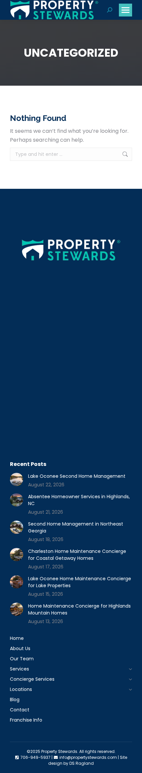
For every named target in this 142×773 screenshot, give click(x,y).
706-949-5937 (35, 757)
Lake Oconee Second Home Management (76, 476)
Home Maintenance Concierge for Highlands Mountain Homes (79, 609)
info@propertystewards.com (88, 757)
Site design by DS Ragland (87, 760)
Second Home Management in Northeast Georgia (75, 527)
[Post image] (16, 479)
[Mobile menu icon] (125, 10)
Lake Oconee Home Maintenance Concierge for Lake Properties (79, 582)
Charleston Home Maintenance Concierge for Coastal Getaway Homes (77, 554)
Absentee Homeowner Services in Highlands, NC (79, 500)
